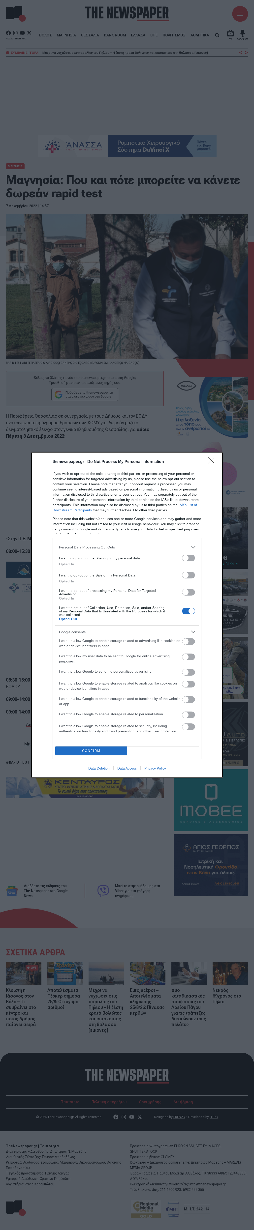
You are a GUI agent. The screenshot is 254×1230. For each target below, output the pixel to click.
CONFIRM (91, 751)
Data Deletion (99, 768)
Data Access (127, 768)
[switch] (188, 558)
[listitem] (127, 547)
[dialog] (127, 615)
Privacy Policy (155, 768)
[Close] (213, 462)
